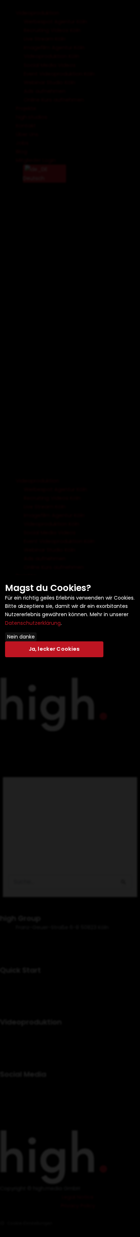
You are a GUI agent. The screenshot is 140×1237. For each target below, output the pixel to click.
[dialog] (70, 618)
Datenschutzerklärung (33, 623)
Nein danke (21, 636)
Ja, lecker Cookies (54, 649)
